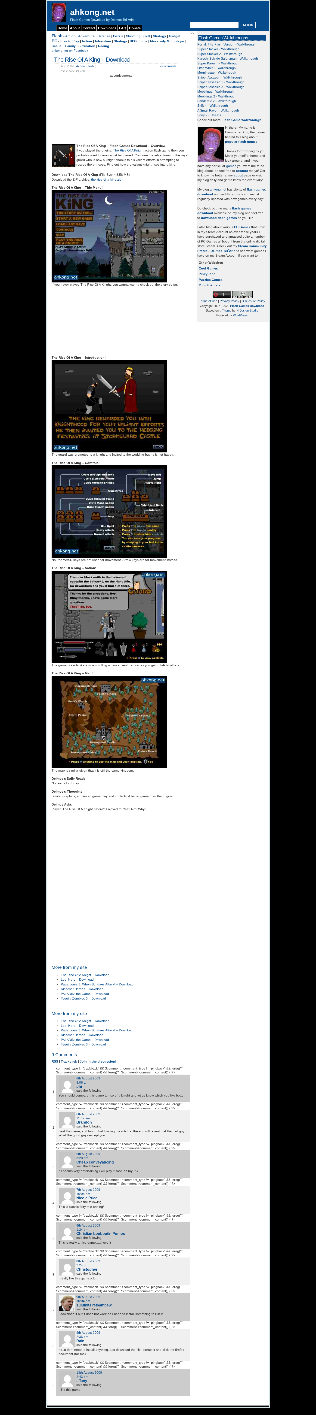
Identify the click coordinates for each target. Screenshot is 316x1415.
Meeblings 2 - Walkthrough (216, 96)
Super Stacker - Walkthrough (218, 49)
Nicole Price (86, 1198)
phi (79, 1086)
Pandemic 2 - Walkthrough (216, 101)
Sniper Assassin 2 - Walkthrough (221, 82)
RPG (133, 41)
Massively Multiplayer (167, 41)
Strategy (159, 36)
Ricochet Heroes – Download (82, 989)
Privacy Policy (229, 301)
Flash (57, 35)
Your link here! (210, 285)
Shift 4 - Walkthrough (212, 105)
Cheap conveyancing (95, 1162)
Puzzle (118, 36)
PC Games (242, 227)
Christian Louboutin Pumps (100, 1233)
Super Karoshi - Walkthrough (218, 63)
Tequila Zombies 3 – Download (83, 998)
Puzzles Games (211, 280)
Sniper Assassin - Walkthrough (219, 77)
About (75, 28)
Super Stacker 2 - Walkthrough (219, 54)
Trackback (69, 1061)
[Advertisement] (121, 110)
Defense (103, 36)
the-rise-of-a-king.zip (106, 179)
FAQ (122, 28)
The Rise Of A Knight (128, 150)
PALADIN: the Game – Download (85, 994)
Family (70, 46)
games (231, 166)
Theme (226, 310)
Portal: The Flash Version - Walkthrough (226, 44)
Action (70, 36)
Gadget (174, 36)
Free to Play (69, 41)
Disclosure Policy (253, 301)
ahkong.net (92, 12)
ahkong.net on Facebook (70, 50)
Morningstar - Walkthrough (216, 72)
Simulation (86, 46)
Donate (135, 28)
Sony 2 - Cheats (209, 115)
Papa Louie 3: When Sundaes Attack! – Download (97, 984)
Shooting (133, 36)
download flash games (219, 218)
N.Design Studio (247, 310)
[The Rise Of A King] (63, 166)
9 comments (168, 66)
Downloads (107, 28)
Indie (143, 41)
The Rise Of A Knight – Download (85, 975)
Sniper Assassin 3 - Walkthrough (221, 87)
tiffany (81, 1381)
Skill (146, 36)
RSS (55, 1061)
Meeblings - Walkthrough (215, 91)
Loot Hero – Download (77, 979)
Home (62, 28)
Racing (103, 46)
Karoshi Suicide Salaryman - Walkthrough (227, 58)
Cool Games (208, 268)
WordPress (240, 315)
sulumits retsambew (94, 1305)
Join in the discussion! (98, 1061)
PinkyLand (207, 274)
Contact (89, 28)
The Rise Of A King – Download (92, 59)
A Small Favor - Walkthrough (218, 110)
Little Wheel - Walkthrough (216, 68)
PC (54, 41)
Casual (57, 46)
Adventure (86, 36)
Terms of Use (208, 301)
